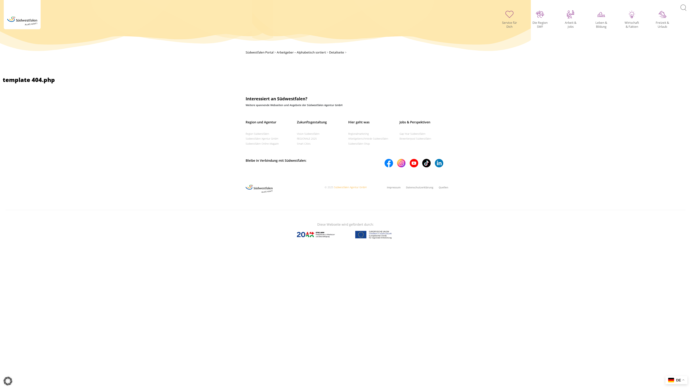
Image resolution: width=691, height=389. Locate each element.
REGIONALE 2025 (307, 138)
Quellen (443, 187)
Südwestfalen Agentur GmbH (262, 138)
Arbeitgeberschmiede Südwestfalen (368, 138)
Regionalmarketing (358, 133)
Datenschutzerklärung (419, 187)
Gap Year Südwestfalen (412, 133)
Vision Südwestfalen (308, 133)
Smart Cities (304, 143)
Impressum (394, 187)
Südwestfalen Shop (359, 143)
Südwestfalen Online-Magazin (262, 143)
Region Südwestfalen (257, 133)
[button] (8, 381)
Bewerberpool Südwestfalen (415, 138)
